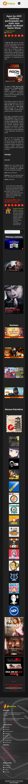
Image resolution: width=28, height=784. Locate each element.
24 (16, 185)
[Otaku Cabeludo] (14, 600)
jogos (21, 192)
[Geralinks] (14, 486)
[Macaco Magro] (14, 566)
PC (12, 195)
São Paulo (15, 195)
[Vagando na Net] (14, 532)
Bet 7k (4, 754)
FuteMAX (5, 747)
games (15, 192)
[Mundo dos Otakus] (14, 554)
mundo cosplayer (14, 194)
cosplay (21, 190)
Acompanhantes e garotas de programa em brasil (11, 757)
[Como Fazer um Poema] (14, 577)
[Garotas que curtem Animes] (14, 588)
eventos (8, 192)
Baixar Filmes (6, 760)
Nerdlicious (8, 195)
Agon (18, 185)
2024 (11, 185)
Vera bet (5, 750)
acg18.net (14, 681)
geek (19, 192)
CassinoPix (6, 752)
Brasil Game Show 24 (14, 190)
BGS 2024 (17, 187)
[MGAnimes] (14, 453)
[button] (19, 3)
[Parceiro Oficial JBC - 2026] (14, 424)
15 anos (7, 185)
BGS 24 (21, 187)
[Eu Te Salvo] (14, 498)
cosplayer (8, 191)
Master (7, 194)
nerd (19, 194)
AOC (11, 187)
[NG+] (14, 611)
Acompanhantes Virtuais (10, 755)
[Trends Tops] (14, 509)
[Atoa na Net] (14, 475)
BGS (13, 187)
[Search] (21, 232)
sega (19, 195)
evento (18, 191)
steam (7, 197)
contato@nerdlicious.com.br (13, 722)
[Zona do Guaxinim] (14, 441)
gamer (11, 192)
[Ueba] (14, 520)
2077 (14, 185)
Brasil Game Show (10, 188)
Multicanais (6, 749)
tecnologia (11, 197)
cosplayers (13, 191)
